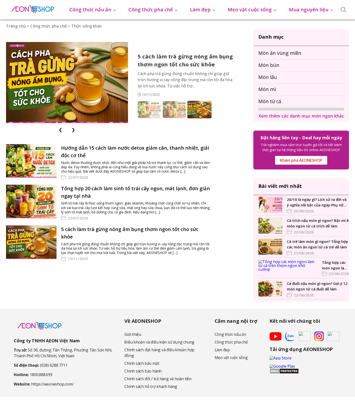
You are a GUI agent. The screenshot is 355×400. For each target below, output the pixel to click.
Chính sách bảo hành (143, 371)
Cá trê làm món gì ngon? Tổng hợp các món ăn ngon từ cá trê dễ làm (317, 244)
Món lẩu (267, 77)
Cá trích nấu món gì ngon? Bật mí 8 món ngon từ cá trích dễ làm (318, 223)
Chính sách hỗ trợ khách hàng (150, 386)
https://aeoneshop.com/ (52, 384)
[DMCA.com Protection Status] (284, 372)
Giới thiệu (132, 334)
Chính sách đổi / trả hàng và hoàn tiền (158, 378)
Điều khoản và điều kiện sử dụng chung (159, 342)
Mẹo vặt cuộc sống (250, 9)
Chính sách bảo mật (141, 363)
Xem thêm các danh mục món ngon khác (301, 116)
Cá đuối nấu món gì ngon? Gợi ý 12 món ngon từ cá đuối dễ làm (317, 286)
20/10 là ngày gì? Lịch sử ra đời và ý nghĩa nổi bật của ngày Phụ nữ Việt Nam (317, 202)
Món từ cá (269, 101)
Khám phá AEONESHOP (301, 160)
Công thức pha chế (150, 9)
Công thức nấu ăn (90, 9)
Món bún (268, 65)
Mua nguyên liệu (308, 9)
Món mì (267, 89)
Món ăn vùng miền (279, 53)
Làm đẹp (200, 9)
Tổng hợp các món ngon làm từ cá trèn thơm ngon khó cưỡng (335, 265)
